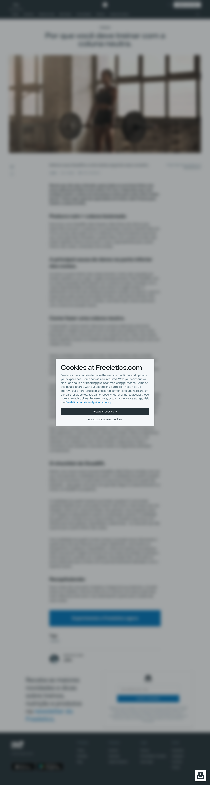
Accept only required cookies (105, 419)
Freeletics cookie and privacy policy (88, 402)
